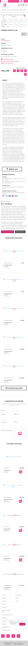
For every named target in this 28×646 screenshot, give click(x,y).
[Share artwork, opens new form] (14, 70)
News (17, 598)
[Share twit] (18, 70)
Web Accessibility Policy (6, 610)
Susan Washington (5, 40)
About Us (4, 598)
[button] (24, 16)
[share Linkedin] (25, 74)
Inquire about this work (8, 59)
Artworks (4, 607)
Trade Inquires (5, 627)
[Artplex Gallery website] (26, 1)
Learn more (13, 623)
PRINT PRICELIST (20, 231)
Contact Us (18, 595)
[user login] (19, 5)
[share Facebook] (25, 70)
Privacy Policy (8, 644)
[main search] (26, 5)
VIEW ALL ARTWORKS (7, 231)
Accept (22, 624)
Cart (17, 601)
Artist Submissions (6, 630)
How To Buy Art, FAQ (7, 614)
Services (4, 601)
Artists (3, 604)
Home (3, 595)
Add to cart (13, 169)
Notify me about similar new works (11, 61)
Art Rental (4, 618)
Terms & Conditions (18, 644)
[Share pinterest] (21, 70)
